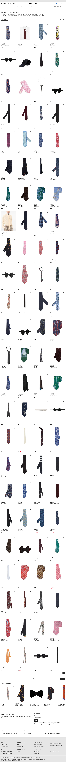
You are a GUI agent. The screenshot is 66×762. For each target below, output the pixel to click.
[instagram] (51, 752)
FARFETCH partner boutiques (22, 742)
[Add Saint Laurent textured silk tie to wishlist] (14, 105)
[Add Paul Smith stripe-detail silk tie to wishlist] (31, 619)
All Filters (4, 19)
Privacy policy (3, 757)
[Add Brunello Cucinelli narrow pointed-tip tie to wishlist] (14, 509)
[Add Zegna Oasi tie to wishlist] (47, 293)
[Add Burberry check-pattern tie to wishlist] (14, 293)
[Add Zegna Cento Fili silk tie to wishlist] (47, 24)
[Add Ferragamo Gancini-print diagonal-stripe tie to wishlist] (63, 239)
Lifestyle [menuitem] (30, 6)
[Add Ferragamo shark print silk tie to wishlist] (31, 346)
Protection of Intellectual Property (27, 757)
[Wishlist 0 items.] (61, 3)
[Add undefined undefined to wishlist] (13, 686)
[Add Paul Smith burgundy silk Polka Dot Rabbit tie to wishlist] (31, 105)
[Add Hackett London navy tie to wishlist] (63, 592)
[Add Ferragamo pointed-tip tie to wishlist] (31, 78)
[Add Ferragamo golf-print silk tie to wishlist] (14, 483)
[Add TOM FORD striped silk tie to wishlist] (63, 456)
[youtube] (58, 752)
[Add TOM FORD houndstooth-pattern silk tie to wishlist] (63, 483)
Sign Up (35, 720)
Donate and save (36, 751)
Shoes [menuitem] (14, 6)
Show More (62, 683)
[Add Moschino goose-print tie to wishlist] (14, 564)
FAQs (2, 742)
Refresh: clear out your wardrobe (55, 743)
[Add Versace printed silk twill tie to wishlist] (63, 24)
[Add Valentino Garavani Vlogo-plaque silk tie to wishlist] (14, 212)
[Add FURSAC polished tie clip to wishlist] (47, 401)
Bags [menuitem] (17, 6)
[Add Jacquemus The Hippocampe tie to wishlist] (47, 266)
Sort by (61, 19)
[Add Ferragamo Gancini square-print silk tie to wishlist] (63, 185)
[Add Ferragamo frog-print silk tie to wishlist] (63, 537)
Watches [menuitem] (26, 6)
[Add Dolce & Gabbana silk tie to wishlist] (31, 456)
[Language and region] (57, 3)
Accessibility (18, 757)
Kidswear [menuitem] (13, 3)
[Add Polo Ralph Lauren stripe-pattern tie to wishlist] (47, 428)
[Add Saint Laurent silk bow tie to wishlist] (63, 401)
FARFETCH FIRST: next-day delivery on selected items (57, 741)
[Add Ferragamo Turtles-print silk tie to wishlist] (14, 185)
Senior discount (36, 753)
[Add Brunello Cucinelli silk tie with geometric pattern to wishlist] (47, 537)
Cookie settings (37, 757)
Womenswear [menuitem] (3, 3)
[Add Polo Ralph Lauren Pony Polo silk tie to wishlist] (31, 212)
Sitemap (18, 751)
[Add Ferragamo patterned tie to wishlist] (31, 239)
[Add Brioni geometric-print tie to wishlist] (14, 132)
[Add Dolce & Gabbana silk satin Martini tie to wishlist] (63, 105)
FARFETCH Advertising (21, 749)
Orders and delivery (4, 744)
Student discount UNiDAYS (38, 744)
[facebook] (56, 752)
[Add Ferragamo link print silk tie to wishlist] (14, 456)
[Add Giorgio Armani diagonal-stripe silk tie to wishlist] (31, 185)
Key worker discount (37, 749)
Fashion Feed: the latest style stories (56, 747)
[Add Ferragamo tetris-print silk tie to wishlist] (31, 266)
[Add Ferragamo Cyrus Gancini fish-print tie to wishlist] (14, 78)
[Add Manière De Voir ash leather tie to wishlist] (31, 24)
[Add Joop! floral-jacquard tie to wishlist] (31, 51)
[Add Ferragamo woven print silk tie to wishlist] (63, 564)
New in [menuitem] (2, 6)
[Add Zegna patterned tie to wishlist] (31, 132)
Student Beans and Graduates (39, 746)
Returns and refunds (4, 746)
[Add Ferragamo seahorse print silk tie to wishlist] (63, 374)
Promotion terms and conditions (6, 751)
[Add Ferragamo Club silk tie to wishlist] (63, 51)
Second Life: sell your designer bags (56, 745)
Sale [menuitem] (33, 6)
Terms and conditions (11, 757)
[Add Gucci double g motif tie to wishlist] (63, 158)
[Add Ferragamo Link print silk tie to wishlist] (47, 185)
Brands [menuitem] (6, 6)
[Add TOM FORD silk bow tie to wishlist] (14, 51)
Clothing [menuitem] (9, 6)
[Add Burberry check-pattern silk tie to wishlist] (47, 619)
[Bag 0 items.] (63, 3)
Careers (18, 744)
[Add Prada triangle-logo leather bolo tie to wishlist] (47, 78)
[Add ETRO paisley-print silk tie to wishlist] (47, 320)
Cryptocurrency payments (5, 749)
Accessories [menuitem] (21, 6)
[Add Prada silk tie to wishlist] (47, 51)
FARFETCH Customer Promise (6, 753)
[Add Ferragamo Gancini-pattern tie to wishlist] (14, 647)
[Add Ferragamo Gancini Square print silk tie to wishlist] (63, 619)
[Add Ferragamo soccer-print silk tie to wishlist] (31, 483)
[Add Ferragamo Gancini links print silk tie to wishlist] (14, 24)
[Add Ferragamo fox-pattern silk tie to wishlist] (63, 132)
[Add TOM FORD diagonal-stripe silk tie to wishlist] (63, 346)
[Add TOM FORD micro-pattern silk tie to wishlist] (14, 158)
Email (34, 715)
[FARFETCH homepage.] (33, 3)
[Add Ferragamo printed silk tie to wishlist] (47, 509)
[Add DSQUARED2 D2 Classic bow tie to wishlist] (31, 537)
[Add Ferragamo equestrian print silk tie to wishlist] (63, 428)
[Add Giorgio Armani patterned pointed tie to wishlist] (14, 537)
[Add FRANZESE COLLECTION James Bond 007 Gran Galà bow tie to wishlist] (47, 647)
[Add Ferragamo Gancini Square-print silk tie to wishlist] (31, 564)
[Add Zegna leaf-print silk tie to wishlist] (47, 212)
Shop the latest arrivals (34, 0)
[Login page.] (59, 3)
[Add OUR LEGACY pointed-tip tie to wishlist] (14, 346)
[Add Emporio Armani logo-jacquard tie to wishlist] (31, 374)
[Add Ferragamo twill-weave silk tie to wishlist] (14, 320)
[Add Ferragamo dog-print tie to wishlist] (47, 105)
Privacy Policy (47, 723)
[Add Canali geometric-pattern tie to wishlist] (63, 266)
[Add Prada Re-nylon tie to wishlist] (47, 158)
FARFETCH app (20, 746)
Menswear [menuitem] (9, 3)
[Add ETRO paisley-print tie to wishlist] (14, 592)
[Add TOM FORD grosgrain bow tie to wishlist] (63, 78)
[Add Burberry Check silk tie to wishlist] (47, 346)
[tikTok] (53, 752)
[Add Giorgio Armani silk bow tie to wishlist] (14, 266)
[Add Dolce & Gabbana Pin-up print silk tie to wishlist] (31, 592)
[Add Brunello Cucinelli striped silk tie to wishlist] (47, 483)
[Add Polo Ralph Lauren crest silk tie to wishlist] (31, 401)
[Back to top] (63, 673)
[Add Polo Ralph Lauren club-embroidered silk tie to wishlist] (31, 158)
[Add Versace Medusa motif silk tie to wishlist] (63, 647)
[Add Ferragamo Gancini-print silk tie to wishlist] (47, 239)
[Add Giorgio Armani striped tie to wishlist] (63, 509)
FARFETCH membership (38, 742)
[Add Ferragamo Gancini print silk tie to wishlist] (63, 293)
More (43, 15)
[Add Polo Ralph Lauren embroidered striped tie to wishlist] (14, 239)
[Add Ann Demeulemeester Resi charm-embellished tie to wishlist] (31, 293)
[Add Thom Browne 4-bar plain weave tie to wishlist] (47, 456)
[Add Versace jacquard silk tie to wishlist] (31, 428)
